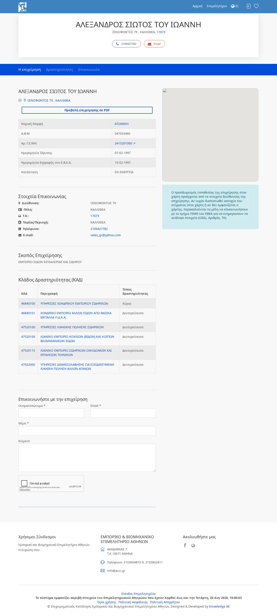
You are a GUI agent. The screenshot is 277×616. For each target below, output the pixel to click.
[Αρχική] (22, 7)
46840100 (28, 303)
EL (237, 6)
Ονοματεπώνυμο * (31, 406)
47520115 (28, 350)
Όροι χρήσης (106, 602)
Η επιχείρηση (29, 69)
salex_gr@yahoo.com (105, 235)
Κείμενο (24, 441)
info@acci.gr (116, 571)
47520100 (28, 327)
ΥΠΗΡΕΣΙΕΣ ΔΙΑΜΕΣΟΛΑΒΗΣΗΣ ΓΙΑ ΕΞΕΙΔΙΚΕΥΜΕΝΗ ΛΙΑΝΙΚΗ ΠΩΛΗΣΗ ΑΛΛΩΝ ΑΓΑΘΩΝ (77, 366)
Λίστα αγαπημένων (256, 6)
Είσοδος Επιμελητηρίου (138, 594)
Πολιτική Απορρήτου (165, 602)
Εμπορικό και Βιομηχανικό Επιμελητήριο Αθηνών (54, 545)
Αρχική (198, 6)
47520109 (28, 337)
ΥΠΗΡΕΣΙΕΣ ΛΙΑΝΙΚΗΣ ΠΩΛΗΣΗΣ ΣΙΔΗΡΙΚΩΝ (72, 327)
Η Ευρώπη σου (29, 550)
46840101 (28, 313)
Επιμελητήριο (217, 6)
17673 (161, 32)
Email (157, 44)
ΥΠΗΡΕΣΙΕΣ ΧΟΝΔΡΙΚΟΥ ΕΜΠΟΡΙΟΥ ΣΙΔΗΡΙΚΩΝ (74, 303)
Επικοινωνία (89, 69)
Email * (95, 406)
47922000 (28, 364)
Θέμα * (23, 423)
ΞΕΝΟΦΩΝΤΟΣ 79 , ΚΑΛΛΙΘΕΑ (48, 100)
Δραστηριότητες (59, 69)
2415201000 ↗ (125, 143)
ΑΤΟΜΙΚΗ (122, 124)
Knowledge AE (219, 606)
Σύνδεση (248, 6)
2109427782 (128, 44)
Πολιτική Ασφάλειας (133, 602)
